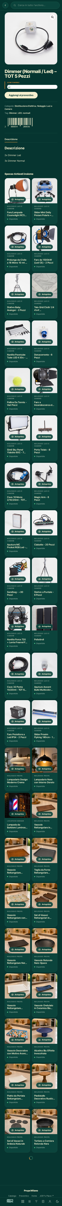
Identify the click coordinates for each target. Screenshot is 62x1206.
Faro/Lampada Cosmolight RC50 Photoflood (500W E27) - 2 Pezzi (17, 214)
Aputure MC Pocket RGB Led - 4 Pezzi (17, 546)
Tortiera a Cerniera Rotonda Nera (44, 1142)
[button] (52, 17)
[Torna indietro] (5, 5)
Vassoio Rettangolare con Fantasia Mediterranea (16, 916)
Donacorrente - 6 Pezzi (43, 356)
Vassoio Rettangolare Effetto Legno (14, 871)
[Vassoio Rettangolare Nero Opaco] (17, 940)
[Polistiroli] (44, 617)
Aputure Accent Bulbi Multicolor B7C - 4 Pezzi (42, 688)
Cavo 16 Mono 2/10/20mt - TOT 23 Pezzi (16, 498)
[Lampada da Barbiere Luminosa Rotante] (17, 805)
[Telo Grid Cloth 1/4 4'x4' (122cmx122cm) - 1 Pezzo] (44, 285)
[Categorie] (29, 1201)
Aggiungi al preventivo (21, 95)
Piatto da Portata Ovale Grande (43, 1187)
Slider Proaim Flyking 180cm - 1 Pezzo (43, 736)
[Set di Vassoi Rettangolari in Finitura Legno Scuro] (44, 895)
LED (20, 113)
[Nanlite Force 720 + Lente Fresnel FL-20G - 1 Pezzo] (17, 617)
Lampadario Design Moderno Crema (17, 781)
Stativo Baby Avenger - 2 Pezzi (16, 309)
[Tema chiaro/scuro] (57, 1201)
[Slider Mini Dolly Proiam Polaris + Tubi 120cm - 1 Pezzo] (44, 190)
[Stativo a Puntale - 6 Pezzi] (44, 570)
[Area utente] (50, 1201)
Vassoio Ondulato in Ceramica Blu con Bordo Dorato (43, 1007)
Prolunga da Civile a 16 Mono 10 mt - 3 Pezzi (16, 261)
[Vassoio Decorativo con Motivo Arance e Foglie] (17, 1031)
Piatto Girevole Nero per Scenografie (15, 1187)
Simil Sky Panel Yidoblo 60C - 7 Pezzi (15, 451)
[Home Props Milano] (9, 1201)
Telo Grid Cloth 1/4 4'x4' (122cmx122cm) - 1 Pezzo (44, 309)
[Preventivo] (43, 1201)
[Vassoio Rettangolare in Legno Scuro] (44, 805)
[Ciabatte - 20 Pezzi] (44, 522)
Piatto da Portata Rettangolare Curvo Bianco (16, 1097)
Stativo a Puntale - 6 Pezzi (44, 593)
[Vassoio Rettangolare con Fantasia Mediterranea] (17, 895)
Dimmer (13, 113)
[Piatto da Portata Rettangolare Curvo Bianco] (17, 1076)
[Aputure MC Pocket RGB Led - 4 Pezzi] (17, 522)
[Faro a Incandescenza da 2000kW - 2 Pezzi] (44, 380)
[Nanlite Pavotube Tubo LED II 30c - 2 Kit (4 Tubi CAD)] (17, 333)
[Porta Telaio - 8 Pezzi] (44, 428)
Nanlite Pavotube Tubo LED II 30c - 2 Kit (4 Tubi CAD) (17, 356)
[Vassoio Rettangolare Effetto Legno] (17, 850)
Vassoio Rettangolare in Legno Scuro (42, 826)
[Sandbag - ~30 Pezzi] (17, 570)
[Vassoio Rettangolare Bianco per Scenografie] (17, 986)
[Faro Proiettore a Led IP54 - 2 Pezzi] (17, 712)
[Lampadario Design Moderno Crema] (17, 760)
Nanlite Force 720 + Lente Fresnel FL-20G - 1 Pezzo (17, 641)
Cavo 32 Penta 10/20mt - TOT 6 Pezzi (16, 688)
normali (26, 113)
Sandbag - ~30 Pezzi (15, 593)
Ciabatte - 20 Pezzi (44, 544)
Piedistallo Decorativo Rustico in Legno (44, 1097)
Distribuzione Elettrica (25, 106)
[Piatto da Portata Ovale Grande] (44, 1166)
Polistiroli (39, 639)
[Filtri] (36, 1201)
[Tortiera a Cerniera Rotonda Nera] (44, 1121)
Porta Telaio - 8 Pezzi (42, 451)
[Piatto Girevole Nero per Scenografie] (17, 1166)
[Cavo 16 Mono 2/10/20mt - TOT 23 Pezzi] (17, 475)
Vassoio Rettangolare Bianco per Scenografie (14, 1007)
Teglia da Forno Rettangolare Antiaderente (42, 871)
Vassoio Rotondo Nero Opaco (43, 962)
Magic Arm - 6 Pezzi (41, 498)
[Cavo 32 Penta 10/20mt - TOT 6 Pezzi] (17, 665)
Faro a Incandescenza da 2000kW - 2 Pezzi (44, 404)
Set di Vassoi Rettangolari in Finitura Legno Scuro (42, 916)
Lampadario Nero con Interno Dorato (44, 781)
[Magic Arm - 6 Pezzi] (44, 475)
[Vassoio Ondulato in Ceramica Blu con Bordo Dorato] (44, 986)
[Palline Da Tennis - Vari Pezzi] (17, 380)
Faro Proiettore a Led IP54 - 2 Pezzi (16, 736)
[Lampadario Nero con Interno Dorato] (44, 760)
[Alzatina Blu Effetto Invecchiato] (44, 1031)
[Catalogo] (23, 1201)
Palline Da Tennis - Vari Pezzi (17, 404)
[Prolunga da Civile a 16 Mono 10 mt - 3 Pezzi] (17, 238)
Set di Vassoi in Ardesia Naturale (16, 1142)
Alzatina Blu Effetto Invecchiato (44, 1052)
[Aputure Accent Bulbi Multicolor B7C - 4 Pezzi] (44, 665)
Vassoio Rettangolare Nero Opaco (17, 962)
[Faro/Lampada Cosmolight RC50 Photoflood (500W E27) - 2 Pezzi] (17, 190)
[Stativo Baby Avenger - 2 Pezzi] (17, 285)
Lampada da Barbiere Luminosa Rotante (17, 826)
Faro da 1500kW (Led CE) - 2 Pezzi (43, 261)
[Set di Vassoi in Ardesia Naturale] (17, 1121)
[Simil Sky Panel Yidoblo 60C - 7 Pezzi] (17, 428)
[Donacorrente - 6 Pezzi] (44, 333)
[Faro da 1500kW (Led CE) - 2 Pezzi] (44, 238)
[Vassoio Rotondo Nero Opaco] (44, 940)
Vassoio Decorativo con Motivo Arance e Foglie (17, 1052)
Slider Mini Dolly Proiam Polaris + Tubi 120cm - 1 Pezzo (42, 214)
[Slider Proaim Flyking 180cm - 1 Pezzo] (44, 712)
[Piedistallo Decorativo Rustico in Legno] (44, 1076)
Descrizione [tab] (11, 139)
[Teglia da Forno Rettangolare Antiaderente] (44, 850)
